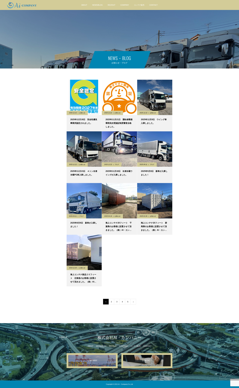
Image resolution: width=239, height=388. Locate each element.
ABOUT (84, 5)
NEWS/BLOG (97, 5)
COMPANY (124, 5)
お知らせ (82, 113)
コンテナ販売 (139, 5)
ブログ (117, 164)
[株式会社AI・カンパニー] (22, 5)
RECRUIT (111, 5)
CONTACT (153, 5)
